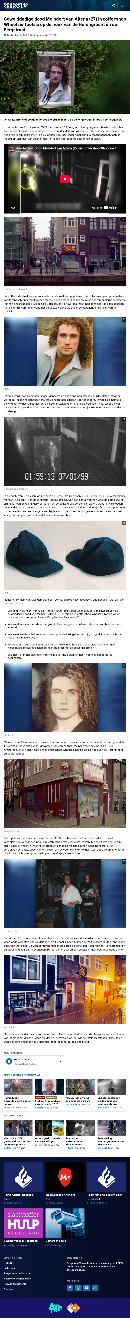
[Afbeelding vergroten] (124, 219)
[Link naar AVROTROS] (55, 1308)
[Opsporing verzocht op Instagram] (78, 1288)
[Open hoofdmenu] (122, 5)
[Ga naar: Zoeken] (114, 5)
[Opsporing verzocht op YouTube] (86, 1288)
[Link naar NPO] (73, 1308)
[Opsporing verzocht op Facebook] (70, 1288)
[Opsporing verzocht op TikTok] (95, 1288)
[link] (34, 1061)
